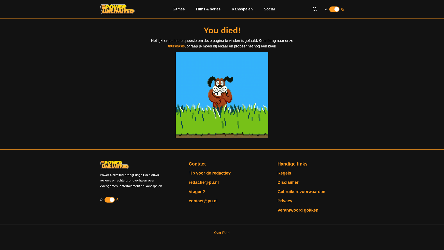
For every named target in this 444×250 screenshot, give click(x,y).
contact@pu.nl (203, 201)
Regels (284, 173)
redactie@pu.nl (204, 182)
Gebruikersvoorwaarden (301, 191)
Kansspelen (242, 9)
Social (269, 9)
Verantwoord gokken (298, 210)
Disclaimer (288, 182)
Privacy (285, 201)
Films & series (208, 9)
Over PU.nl (222, 232)
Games (179, 9)
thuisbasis (176, 46)
